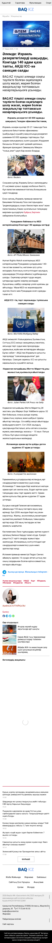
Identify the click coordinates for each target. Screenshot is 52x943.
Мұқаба (6, 16)
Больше (26, 859)
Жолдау (31, 887)
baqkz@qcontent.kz (11, 911)
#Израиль (41, 581)
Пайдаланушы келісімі (12, 919)
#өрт (33, 581)
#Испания (7, 583)
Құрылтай (6, 3)
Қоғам (20, 887)
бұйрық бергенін (32, 212)
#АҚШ (26, 581)
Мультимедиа (35, 3)
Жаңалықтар (16, 16)
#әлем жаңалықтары (12, 581)
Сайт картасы (8, 924)
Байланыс (41, 877)
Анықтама (38, 882)
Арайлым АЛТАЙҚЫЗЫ (14, 606)
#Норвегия (18, 583)
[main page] (26, 11)
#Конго (27, 583)
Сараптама (20, 3)
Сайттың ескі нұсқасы (19, 882)
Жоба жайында (13, 877)
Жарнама (28, 877)
